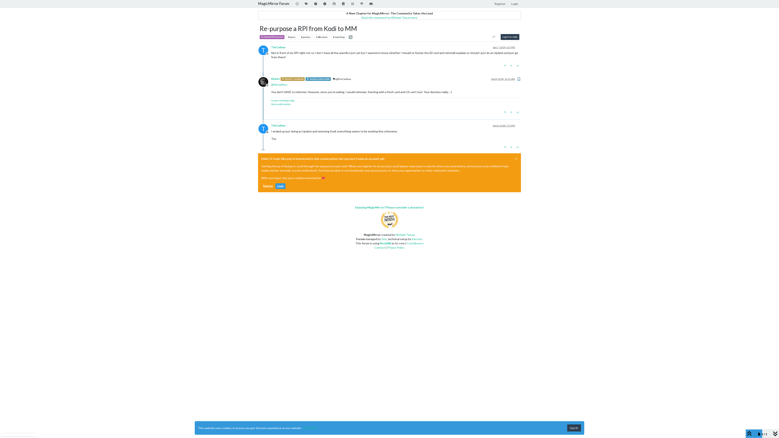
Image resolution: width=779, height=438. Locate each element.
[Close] (516, 158)
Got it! (574, 428)
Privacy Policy (396, 247)
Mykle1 (275, 79)
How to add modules (281, 104)
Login (280, 186)
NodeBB (385, 243)
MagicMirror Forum (273, 3)
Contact (379, 247)
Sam (384, 239)
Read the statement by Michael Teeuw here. (389, 17)
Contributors (415, 243)
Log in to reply (510, 36)
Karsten (417, 239)
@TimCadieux (343, 79)
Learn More (310, 428)
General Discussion (273, 37)
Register (268, 186)
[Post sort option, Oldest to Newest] (494, 37)
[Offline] (264, 81)
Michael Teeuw (405, 234)
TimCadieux (278, 47)
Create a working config (282, 100)
